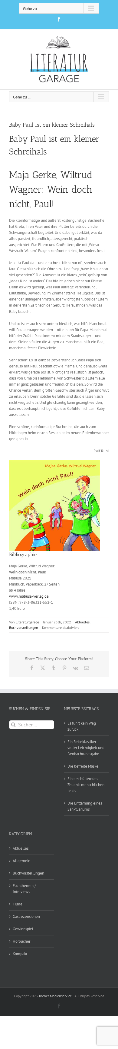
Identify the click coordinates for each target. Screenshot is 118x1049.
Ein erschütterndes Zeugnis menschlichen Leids (85, 784)
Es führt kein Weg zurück (81, 726)
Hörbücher (21, 941)
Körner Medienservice (55, 996)
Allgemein (21, 860)
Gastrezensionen (26, 916)
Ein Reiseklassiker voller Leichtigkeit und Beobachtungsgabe (85, 747)
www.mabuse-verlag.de (29, 596)
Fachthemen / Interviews (24, 888)
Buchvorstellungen (23, 627)
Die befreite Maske (82, 766)
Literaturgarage (27, 622)
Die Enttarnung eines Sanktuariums (84, 806)
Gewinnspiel (23, 928)
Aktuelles (82, 622)
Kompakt (20, 953)
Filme (17, 904)
